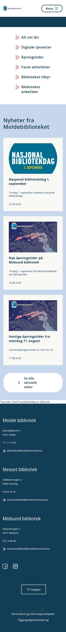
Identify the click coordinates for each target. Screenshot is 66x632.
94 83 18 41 (9, 491)
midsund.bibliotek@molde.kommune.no (28, 548)
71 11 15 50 (9, 442)
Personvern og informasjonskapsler (33, 614)
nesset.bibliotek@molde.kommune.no (27, 499)
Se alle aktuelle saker (30, 382)
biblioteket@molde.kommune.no (24, 450)
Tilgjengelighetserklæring (33, 620)
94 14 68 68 (9, 540)
